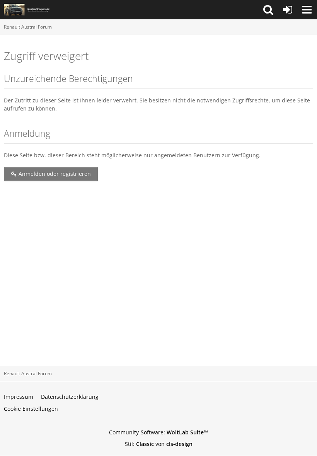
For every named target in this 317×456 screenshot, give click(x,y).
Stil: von (159, 443)
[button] (268, 9)
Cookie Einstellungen (31, 408)
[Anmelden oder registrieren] (287, 9)
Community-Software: (158, 432)
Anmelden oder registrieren (54, 173)
